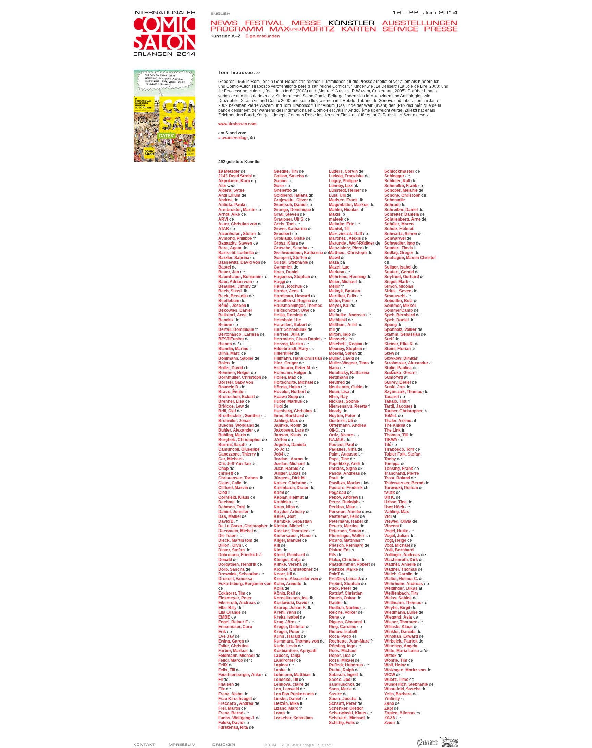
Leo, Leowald (287, 689)
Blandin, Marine (233, 348)
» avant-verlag (232, 137)
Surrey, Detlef (398, 382)
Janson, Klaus (288, 435)
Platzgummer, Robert (350, 564)
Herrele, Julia (287, 334)
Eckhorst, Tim (232, 593)
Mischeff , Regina (346, 343)
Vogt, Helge (395, 540)
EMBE (224, 617)
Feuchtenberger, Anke (240, 674)
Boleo (224, 363)
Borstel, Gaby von (235, 382)
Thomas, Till (396, 435)
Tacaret (392, 396)
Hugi (279, 406)
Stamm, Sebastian (402, 334)
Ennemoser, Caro (235, 626)
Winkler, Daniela (400, 631)
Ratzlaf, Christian (345, 593)
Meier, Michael (343, 281)
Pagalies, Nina (343, 449)
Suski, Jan (395, 387)
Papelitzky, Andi (345, 463)
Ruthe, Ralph (342, 670)
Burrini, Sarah (232, 444)
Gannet (281, 180)
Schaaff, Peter (343, 703)
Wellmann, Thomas (403, 602)
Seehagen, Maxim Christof (410, 257)
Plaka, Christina (345, 559)
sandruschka (342, 684)
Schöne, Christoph (402, 195)
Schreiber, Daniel (401, 209)
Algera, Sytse (231, 190)
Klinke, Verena (288, 564)
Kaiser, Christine (290, 483)
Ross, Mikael (342, 660)
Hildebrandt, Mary (291, 348)
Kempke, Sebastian (293, 521)
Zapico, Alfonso (400, 713)
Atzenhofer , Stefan (237, 233)
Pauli (334, 478)
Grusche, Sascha (291, 248)
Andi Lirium (230, 195)
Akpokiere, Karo (234, 180)
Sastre (336, 693)
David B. (227, 521)
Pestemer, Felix (344, 516)
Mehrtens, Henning (348, 276)
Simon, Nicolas (399, 286)
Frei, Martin (229, 708)
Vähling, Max (396, 511)
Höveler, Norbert (290, 391)
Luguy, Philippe (344, 180)
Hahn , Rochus (288, 286)
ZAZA (390, 717)
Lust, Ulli (338, 195)
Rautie (336, 602)
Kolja (279, 588)
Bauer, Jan (229, 272)
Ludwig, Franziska (347, 176)
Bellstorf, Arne (233, 315)
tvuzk (390, 492)
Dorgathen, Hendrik (237, 564)
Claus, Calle (230, 483)
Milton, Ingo (340, 334)
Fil (221, 679)
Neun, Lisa (339, 391)
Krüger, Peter (287, 631)
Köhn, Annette (288, 583)
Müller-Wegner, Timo (349, 363)
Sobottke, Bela (399, 300)
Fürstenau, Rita (233, 727)
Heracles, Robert (291, 324)
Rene (334, 617)
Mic (333, 310)
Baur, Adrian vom (235, 281)
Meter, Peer (340, 300)
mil (332, 329)
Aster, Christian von (238, 224)
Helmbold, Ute (287, 319)
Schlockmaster (399, 171)
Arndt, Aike (229, 214)
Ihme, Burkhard (289, 415)
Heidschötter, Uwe (292, 310)
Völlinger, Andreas (402, 554)
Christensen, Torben (238, 478)
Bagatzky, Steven (235, 243)
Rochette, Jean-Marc (350, 641)
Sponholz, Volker (401, 329)
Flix (222, 689)
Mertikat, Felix (343, 296)
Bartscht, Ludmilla (236, 252)
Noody (336, 411)
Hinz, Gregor (286, 363)
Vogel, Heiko (396, 530)
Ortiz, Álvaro (341, 435)
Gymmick (284, 267)
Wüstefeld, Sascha (403, 689)
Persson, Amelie (345, 511)
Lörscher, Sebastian (293, 717)
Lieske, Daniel (288, 698)
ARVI (223, 219)
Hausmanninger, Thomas (298, 305)
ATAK (224, 228)
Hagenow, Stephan (292, 276)
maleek (336, 219)
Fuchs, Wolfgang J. (237, 717)
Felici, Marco (231, 660)
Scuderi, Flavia (399, 248)
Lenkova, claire (289, 684)
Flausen (226, 684)
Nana (334, 367)
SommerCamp (399, 310)
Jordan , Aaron (289, 459)
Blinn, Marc (229, 353)
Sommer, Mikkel (400, 305)
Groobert (283, 233)
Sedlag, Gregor (399, 252)
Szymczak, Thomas (403, 391)
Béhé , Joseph (232, 305)
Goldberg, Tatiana (291, 195)
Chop (224, 468)
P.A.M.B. (337, 439)
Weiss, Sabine (398, 598)
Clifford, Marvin (233, 487)
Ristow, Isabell (343, 631)
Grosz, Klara (286, 243)
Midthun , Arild (343, 324)
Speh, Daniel (397, 319)
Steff (389, 339)
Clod (223, 492)
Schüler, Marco (399, 224)
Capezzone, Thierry (237, 454)
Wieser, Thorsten (401, 622)
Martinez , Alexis (345, 238)
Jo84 (279, 454)
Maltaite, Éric (342, 224)
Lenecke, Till (286, 679)
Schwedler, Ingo (400, 243)
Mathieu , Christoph (348, 252)
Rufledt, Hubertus (346, 665)
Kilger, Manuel (288, 540)
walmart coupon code (208, 739)
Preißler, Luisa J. (345, 578)
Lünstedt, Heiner (345, 190)
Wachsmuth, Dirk (401, 559)
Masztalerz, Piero (346, 248)
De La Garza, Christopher (243, 526)
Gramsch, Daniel (290, 204)
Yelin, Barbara (398, 693)
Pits (333, 554)
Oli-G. (335, 430)
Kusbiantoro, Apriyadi (295, 650)
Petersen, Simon (345, 530)
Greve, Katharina (291, 228)
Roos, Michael (342, 650)
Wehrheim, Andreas (404, 583)
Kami (279, 492)
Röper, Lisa (340, 655)
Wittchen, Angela (400, 646)
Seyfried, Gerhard (402, 276)
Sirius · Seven (398, 291)
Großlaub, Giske (290, 238)
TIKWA (391, 439)
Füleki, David (231, 722)
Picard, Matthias (345, 540)
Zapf (389, 708)
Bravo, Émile (231, 391)
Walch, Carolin (399, 574)
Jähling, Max (286, 420)
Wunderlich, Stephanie (406, 684)
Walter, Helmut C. (401, 578)
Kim (278, 550)
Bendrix (226, 319)
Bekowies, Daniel (235, 310)
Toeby (390, 459)
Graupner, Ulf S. (289, 219)
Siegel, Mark (396, 281)
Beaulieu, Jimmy (235, 286)
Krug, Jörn (284, 622)
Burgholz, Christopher (240, 439)
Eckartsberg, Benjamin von (244, 583)
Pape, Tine (339, 459)
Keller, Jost (285, 516)
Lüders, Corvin (344, 171)
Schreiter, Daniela (402, 214)
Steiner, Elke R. (399, 343)
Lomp (280, 713)
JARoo (281, 439)
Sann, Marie (341, 689)
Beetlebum (229, 300)
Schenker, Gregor (346, 708)
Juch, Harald (286, 468)
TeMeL (391, 415)
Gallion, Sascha (289, 176)
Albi (222, 185)
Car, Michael (230, 459)
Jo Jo (279, 449)
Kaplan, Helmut (289, 497)
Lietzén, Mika (287, 703)
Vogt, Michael (397, 545)
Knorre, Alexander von (296, 578)
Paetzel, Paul (342, 444)
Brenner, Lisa (231, 401)
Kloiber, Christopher (294, 569)
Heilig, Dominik (289, 315)
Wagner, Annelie (400, 564)
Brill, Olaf (227, 411)
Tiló (388, 444)
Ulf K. (390, 497)
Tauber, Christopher (404, 411)
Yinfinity (392, 698)
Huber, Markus (288, 401)
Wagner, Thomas (401, 569)
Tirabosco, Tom (399, 449)
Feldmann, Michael (237, 655)
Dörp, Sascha (232, 569)
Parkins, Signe (343, 468)
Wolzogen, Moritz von (405, 670)
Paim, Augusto (343, 454)
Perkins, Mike (342, 506)
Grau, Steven (287, 214)
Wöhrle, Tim (396, 660)
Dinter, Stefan (232, 550)
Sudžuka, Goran (400, 372)
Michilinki (338, 319)
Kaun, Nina (285, 506)
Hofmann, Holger (291, 372)
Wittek (391, 655)
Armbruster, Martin (237, 209)
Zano (389, 703)
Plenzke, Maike (344, 569)
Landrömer (285, 660)
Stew (389, 353)
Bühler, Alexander (236, 430)
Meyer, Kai (339, 305)
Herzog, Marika (289, 343)
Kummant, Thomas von (297, 641)
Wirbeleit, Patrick (401, 641)
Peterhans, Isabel (346, 521)
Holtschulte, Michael (294, 382)
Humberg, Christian (293, 411)
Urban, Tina (396, 502)
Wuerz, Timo (396, 679)
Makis (335, 214)
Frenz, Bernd (231, 713)
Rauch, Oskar (343, 598)
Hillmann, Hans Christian (298, 358)
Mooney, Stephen (346, 348)
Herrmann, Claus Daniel (297, 339)
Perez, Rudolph (344, 502)
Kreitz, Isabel (287, 617)
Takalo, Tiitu (396, 401)
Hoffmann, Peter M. (293, 367)
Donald (225, 559)
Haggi (280, 281)
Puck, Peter (341, 588)
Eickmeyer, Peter (235, 598)
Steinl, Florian (398, 348)
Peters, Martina (344, 526)
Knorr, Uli (283, 574)
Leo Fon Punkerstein (294, 693)
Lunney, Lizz (341, 185)
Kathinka (283, 502)
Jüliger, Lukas (288, 473)
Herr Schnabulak (291, 329)
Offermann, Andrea (347, 425)
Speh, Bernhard (400, 315)
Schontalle (394, 200)
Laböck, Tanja (287, 655)
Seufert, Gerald (399, 272)
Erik (222, 631)
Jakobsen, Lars (289, 430)
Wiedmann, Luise (401, 612)
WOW (390, 674)
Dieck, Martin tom (236, 540)
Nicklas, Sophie (344, 401)
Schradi (392, 204)
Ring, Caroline (343, 626)
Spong (391, 324)
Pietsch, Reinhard (347, 545)
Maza (334, 262)
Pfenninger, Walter (347, 535)
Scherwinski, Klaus (348, 713)
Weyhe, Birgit (397, 607)
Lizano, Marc (286, 708)
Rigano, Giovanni (346, 622)
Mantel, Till (339, 228)
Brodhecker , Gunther (239, 415)
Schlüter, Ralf (397, 180)
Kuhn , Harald (287, 636)
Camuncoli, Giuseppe (239, 449)
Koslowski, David (291, 602)
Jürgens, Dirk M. (290, 478)
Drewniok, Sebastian (238, 574)
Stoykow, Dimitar (401, 358)
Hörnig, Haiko (287, 387)
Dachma (227, 502)
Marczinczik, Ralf (346, 233)
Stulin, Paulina (398, 367)
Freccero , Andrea (236, 703)
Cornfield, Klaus (234, 497)
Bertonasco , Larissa (239, 334)
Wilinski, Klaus (399, 626)
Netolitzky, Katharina (349, 372)
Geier (279, 185)
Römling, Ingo (342, 646)
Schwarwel (395, 238)
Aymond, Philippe (235, 238)
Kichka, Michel (288, 526)
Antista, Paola (232, 204)
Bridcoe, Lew (231, 406)
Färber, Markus (233, 650)
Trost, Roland (397, 478)
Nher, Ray (338, 396)
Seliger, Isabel (398, 267)
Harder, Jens (287, 291)
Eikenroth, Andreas (237, 602)
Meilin (335, 286)
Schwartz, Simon (401, 233)
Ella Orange (230, 612)
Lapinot (281, 665)
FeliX (223, 665)
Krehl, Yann (285, 612)
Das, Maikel (230, 516)
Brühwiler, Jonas (234, 420)
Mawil (335, 257)
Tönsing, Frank (399, 468)
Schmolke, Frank (401, 185)
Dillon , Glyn (230, 545)
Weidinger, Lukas (401, 588)
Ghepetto (283, 190)
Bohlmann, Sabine (236, 358)
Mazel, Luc (339, 267)
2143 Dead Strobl (235, 176)
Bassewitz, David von (239, 262)
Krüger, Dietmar (290, 626)
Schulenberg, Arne (403, 219)
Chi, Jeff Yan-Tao (235, 463)
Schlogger (394, 176)
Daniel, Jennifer (234, 511)
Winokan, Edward (401, 636)
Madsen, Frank (344, 200)
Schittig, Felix (342, 722)
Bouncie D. (229, 387)
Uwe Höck (394, 506)
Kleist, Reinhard (290, 554)
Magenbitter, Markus (349, 204)
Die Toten (227, 535)
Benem (225, 324)
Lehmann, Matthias (293, 674)
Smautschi (395, 296)
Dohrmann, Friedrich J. (240, 554)
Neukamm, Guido (346, 387)
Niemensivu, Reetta (348, 406)
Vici (388, 516)
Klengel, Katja (288, 559)
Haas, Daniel (286, 272)
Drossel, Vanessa (235, 578)
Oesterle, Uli (341, 420)
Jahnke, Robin (288, 425)
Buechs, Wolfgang (236, 425)
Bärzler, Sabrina (234, 257)
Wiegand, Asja (398, 617)
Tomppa (392, 463)
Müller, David (342, 358)
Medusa (337, 272)
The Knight (395, 425)
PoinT (335, 574)
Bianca (225, 343)
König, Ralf (285, 593)
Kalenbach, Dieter (292, 487)
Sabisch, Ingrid (344, 674)
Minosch (337, 339)
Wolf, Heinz (395, 665)
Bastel (225, 267)
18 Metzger (229, 171)
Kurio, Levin (286, 646)
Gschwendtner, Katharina (299, 252)
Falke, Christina (233, 646)
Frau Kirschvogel (235, 698)
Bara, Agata (230, 248)
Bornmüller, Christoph (240, 377)
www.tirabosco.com (237, 124)
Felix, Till (227, 670)
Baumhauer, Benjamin (240, 276)
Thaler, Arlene (398, 420)
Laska (280, 670)
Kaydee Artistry (290, 511)
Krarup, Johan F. (290, 607)
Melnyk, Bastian (344, 291)
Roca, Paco (340, 636)
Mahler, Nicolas (344, 209)
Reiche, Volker (343, 612)
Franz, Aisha (231, 693)
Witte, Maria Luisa (402, 650)
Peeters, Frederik (346, 487)
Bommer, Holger (234, 372)
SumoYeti (394, 377)
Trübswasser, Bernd (404, 483)
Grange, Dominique (293, 209)
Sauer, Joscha (343, 698)
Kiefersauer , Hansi (293, 535)
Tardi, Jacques (399, 406)
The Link (393, 430)
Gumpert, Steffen (291, 257)
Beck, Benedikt (233, 296)
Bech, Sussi (230, 291)
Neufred (337, 382)
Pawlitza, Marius (345, 483)
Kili (277, 545)
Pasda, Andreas (345, 473)
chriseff (226, 473)
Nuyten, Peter (343, 415)
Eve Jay (226, 636)
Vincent (392, 526)
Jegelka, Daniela (290, 444)
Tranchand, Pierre (401, 473)
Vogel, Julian (397, 535)
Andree (226, 200)
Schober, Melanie (401, 190)
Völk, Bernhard (399, 550)
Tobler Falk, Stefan (402, 454)
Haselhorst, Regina (293, 300)
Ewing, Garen (231, 641)
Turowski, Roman (401, 487)
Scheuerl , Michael (347, 717)
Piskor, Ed (339, 550)
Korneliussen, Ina (291, 598)
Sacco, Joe (340, 679)
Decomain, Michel (236, 530)
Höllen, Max (285, 377)
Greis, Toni (284, 224)
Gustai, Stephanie (291, 262)
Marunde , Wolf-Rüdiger (352, 243)
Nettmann (339, 377)
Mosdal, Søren (343, 353)
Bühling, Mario (232, 435)
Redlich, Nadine (344, 607)
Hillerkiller (284, 353)
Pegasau (338, 492)
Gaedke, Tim (286, 171)
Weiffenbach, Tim (401, 593)
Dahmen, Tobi (232, 506)
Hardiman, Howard (292, 296)
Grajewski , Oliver (291, 200)
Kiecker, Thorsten (291, 530)
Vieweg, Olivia (398, 521)
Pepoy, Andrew (344, 497)
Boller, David (231, 367)
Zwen (390, 722)
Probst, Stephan (345, 583)
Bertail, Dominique (236, 329)
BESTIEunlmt (231, 339)
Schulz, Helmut (399, 228)
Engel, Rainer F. (233, 622)
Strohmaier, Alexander (406, 363)
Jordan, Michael (290, 463)
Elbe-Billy (228, 607)
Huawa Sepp (286, 396)
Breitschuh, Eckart (237, 396)
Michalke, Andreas (347, 315)
